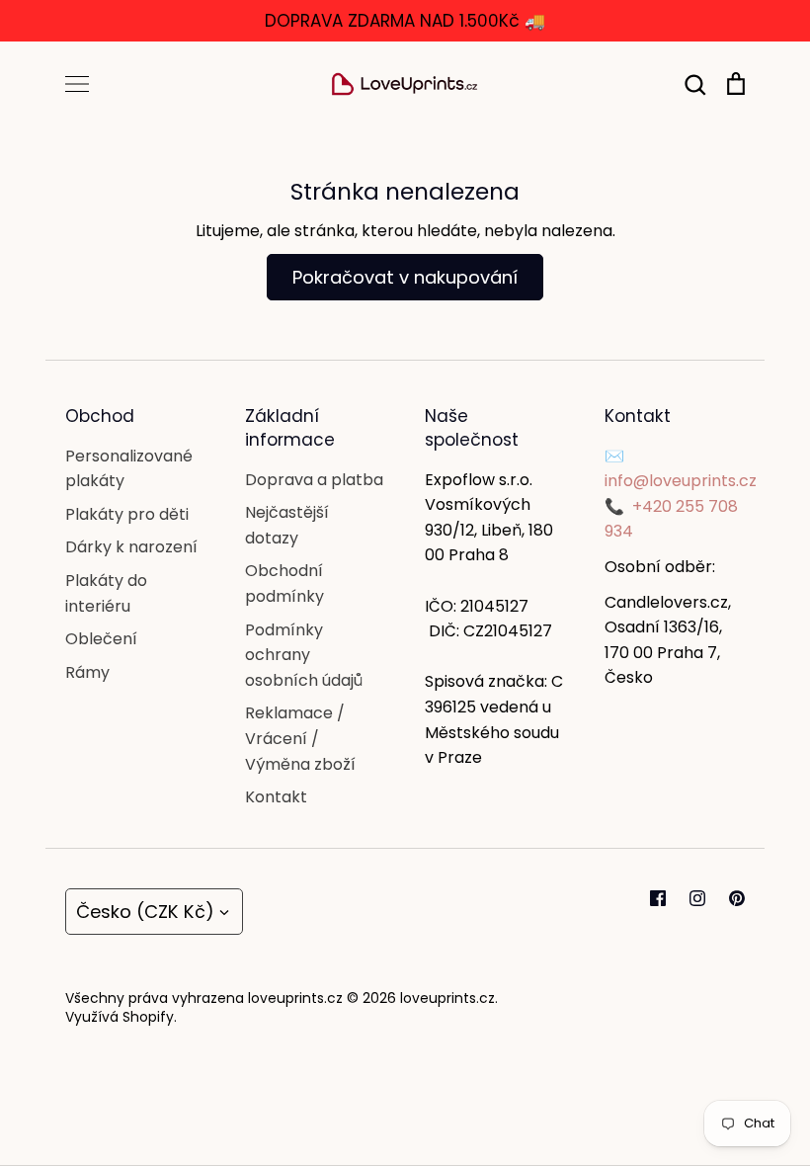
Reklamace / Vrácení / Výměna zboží (300, 738)
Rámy (87, 672)
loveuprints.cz (447, 998)
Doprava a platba (314, 479)
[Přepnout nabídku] (77, 84)
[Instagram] (697, 898)
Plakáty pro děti (127, 514)
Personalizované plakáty (129, 469)
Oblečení (101, 638)
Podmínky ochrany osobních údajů (304, 655)
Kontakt (276, 797)
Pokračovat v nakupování (405, 277)
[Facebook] (658, 898)
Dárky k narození (131, 547)
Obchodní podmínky (284, 583)
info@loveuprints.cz (681, 480)
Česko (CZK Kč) (145, 911)
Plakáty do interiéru (106, 593)
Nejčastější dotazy (287, 525)
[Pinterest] (737, 898)
